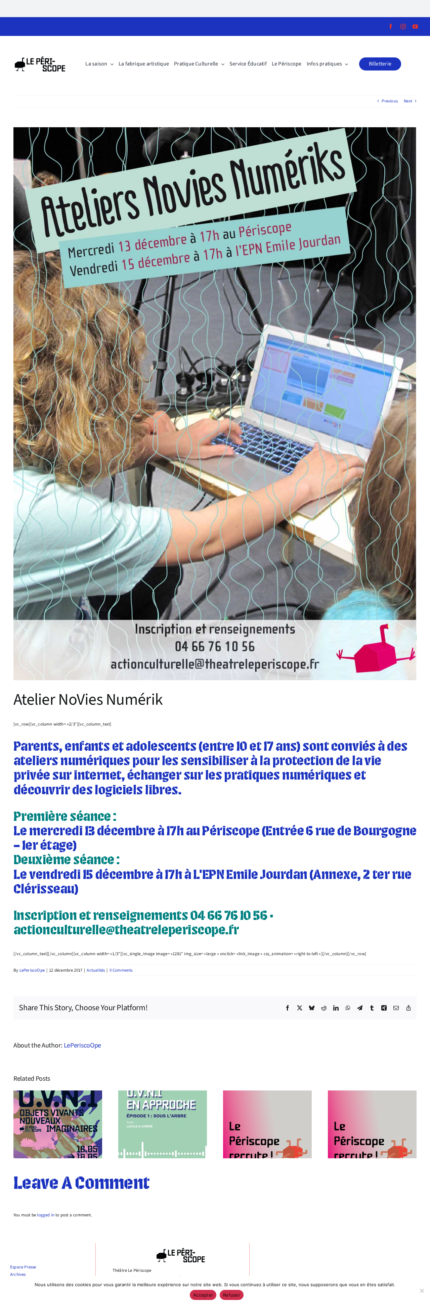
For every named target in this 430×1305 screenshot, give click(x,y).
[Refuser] (421, 1290)
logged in (45, 1215)
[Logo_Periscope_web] (40, 58)
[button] (380, 64)
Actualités (96, 970)
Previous (390, 101)
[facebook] (390, 26)
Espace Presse (23, 1267)
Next (408, 101)
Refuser (231, 1295)
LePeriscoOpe (32, 970)
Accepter (203, 1295)
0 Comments (121, 970)
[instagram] (403, 26)
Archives (18, 1274)
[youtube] (415, 26)
